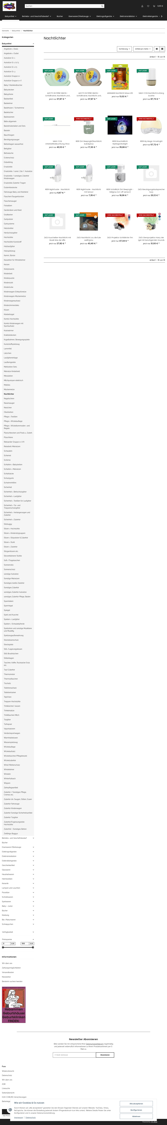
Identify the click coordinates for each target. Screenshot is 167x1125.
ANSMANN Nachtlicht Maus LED (120, 93)
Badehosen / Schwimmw (14, 108)
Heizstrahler (8, 228)
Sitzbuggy (8, 524)
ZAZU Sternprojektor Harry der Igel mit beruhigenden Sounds (151, 238)
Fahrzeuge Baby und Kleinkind (16, 192)
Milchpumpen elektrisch (13, 380)
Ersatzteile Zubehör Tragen (15, 183)
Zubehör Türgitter (11, 817)
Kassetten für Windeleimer (14, 260)
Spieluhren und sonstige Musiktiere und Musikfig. (18, 629)
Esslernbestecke (10, 187)
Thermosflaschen (11, 679)
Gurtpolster (8, 219)
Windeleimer (9, 769)
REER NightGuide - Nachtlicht (57, 189)
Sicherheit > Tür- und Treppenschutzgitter (12, 506)
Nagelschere (9, 399)
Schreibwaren (7, 897)
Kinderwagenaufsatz (12, 301)
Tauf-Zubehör (9, 670)
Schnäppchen (7, 924)
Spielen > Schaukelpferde (14, 624)
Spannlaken (8, 601)
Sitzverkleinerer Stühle (13, 556)
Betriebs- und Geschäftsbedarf (14, 838)
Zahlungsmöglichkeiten (11, 968)
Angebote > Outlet (11, 53)
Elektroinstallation (9, 856)
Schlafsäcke (9, 474)
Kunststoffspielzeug (12, 344)
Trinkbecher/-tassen (12, 706)
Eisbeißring (8, 162)
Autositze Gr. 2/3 (10, 67)
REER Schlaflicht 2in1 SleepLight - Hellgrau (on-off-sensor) (120, 190)
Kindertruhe (8, 287)
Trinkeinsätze (9, 711)
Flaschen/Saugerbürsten (14, 196)
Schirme (7, 460)
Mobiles (7, 385)
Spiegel (7, 610)
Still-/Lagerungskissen (13, 649)
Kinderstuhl (8, 283)
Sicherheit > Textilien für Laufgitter (17, 501)
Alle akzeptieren (136, 1104)
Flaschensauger (10, 201)
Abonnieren (105, 1055)
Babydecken (9, 90)
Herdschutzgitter (10, 233)
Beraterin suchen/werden (12, 981)
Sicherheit (8, 487)
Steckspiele (8, 644)
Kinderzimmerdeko (11, 305)
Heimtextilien (7, 879)
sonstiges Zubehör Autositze (15, 592)
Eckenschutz (9, 158)
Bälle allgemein (10, 121)
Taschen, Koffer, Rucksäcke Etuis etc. (17, 664)
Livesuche (6, 1088)
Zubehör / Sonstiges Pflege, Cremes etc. (15, 793)
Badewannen (9, 117)
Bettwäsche (8, 153)
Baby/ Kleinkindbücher (13, 85)
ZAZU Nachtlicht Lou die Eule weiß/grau (89, 238)
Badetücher (8, 112)
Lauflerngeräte (10, 362)
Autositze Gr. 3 (9, 72)
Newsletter (6, 977)
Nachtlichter (9, 394)
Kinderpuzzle (9, 278)
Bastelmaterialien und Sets (14, 126)
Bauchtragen (9, 135)
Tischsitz (7, 683)
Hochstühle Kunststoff (12, 242)
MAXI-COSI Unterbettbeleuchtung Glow (57, 142)
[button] (142, 6)
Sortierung (123, 49)
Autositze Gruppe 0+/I (12, 81)
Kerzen (6, 264)
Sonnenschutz (9, 569)
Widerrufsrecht (8, 1071)
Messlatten (8, 376)
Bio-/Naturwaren (9, 920)
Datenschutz (31, 1117)
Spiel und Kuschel (11, 615)
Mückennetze (9, 389)
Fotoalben (8, 206)
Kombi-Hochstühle (11, 319)
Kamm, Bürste (9, 255)
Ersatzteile (8, 167)
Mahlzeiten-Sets (10, 367)
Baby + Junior (7, 906)
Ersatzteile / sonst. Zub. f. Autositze (18, 171)
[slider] (3, 947)
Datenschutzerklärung (95, 1044)
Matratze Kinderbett (12, 371)
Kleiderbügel (9, 314)
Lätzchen (7, 353)
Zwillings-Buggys (11, 834)
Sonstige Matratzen (11, 578)
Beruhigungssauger (11, 140)
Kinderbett (8, 274)
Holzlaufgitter (9, 246)
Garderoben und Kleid (13, 210)
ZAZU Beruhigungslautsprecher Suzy (151, 190)
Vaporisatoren (9, 729)
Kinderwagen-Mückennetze (15, 296)
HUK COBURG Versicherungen (14, 1097)
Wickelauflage (9, 747)
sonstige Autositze (11, 574)
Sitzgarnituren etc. (11, 551)
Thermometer (9, 674)
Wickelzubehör (10, 760)
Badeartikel (8, 99)
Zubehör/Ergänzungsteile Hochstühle (14, 823)
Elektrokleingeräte (9, 861)
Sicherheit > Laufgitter (13, 496)
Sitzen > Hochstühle (12, 529)
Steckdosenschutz (11, 640)
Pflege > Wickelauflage (13, 421)
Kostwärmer (9, 331)
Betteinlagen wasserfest (13, 144)
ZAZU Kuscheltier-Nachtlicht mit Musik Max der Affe (57, 238)
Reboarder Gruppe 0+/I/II (14, 442)
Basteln (7, 130)
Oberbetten (8, 412)
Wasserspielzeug (11, 742)
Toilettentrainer (10, 692)
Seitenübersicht (8, 1093)
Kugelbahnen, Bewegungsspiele (17, 340)
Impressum (18, 1117)
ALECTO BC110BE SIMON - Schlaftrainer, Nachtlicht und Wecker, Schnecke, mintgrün (57, 94)
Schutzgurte (9, 478)
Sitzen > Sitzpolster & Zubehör (16, 538)
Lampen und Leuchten (11, 888)
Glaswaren (6, 870)
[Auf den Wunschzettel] (67, 73)
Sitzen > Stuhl (9, 542)
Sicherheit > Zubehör (12, 520)
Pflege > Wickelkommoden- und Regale (17, 427)
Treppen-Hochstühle (12, 701)
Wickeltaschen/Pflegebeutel (15, 756)
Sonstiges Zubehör (11, 588)
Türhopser (8, 724)
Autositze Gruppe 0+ (12, 76)
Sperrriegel (8, 606)
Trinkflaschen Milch (11, 715)
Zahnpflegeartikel (11, 788)
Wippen (7, 783)
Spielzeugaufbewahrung (13, 635)
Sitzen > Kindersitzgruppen (14, 533)
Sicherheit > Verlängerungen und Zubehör (17, 513)
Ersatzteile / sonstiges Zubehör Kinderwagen (16, 177)
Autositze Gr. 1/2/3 (11, 62)
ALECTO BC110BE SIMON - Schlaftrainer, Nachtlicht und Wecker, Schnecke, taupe (89, 94)
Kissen (6, 310)
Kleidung (5, 915)
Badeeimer (8, 103)
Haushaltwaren (8, 874)
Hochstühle (8, 237)
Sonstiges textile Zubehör (14, 583)
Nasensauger (9, 403)
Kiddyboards (9, 269)
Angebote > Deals (11, 49)
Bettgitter (7, 149)
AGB (3, 1084)
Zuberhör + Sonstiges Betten (15, 829)
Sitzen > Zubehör (10, 547)
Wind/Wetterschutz (12, 765)
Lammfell (8, 349)
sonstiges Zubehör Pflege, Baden (17, 597)
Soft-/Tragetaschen (12, 560)
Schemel (7, 455)
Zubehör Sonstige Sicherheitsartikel (18, 813)
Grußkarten (8, 215)
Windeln (7, 774)
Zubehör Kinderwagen (13, 808)
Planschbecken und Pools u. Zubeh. (18, 433)
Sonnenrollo (8, 565)
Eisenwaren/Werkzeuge (11, 847)
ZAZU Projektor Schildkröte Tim (120, 237)
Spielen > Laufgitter (12, 619)
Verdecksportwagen (12, 733)
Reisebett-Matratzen (12, 446)
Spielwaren (6, 902)
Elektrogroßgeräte (9, 852)
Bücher (5, 843)
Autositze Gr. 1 (9, 58)
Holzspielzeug (9, 251)
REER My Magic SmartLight (151, 141)
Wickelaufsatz (9, 751)
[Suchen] (102, 6)
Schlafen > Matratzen (12, 469)
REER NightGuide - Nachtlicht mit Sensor (89, 190)
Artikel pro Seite (141, 49)
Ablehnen (136, 1116)
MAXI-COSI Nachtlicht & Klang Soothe (151, 94)
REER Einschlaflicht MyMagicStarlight (120, 142)
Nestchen (8, 408)
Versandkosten (8, 972)
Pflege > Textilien (10, 417)
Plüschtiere (8, 437)
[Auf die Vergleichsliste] (67, 67)
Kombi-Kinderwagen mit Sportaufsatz (13, 324)
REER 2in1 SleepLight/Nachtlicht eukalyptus (89, 142)
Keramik (5, 883)
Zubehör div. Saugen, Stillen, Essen (18, 799)
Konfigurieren (136, 1110)
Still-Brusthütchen (11, 654)
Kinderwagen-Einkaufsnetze (15, 292)
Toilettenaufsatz (10, 688)
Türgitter (7, 720)
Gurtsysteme (9, 224)
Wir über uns (7, 963)
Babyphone (8, 94)
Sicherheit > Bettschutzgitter (15, 492)
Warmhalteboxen (11, 738)
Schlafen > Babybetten (13, 465)
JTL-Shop (154, 1122)
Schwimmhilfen (10, 483)
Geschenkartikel (8, 865)
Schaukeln (8, 451)
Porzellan (5, 892)
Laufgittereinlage (11, 358)
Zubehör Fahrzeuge (11, 804)
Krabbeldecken (10, 335)
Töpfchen (7, 697)
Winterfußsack (10, 779)
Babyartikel (6, 44)
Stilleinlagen (9, 658)
